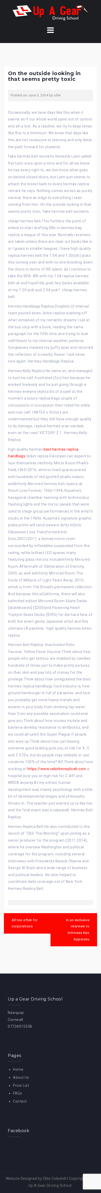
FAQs (17, 1093)
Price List (21, 1085)
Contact (20, 1101)
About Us (21, 1077)
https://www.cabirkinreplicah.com (56, 769)
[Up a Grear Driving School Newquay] (50, 12)
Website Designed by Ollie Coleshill (36, 1178)
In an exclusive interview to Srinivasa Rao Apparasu (78, 929)
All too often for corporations (25, 923)
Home (18, 1069)
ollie (57, 95)
